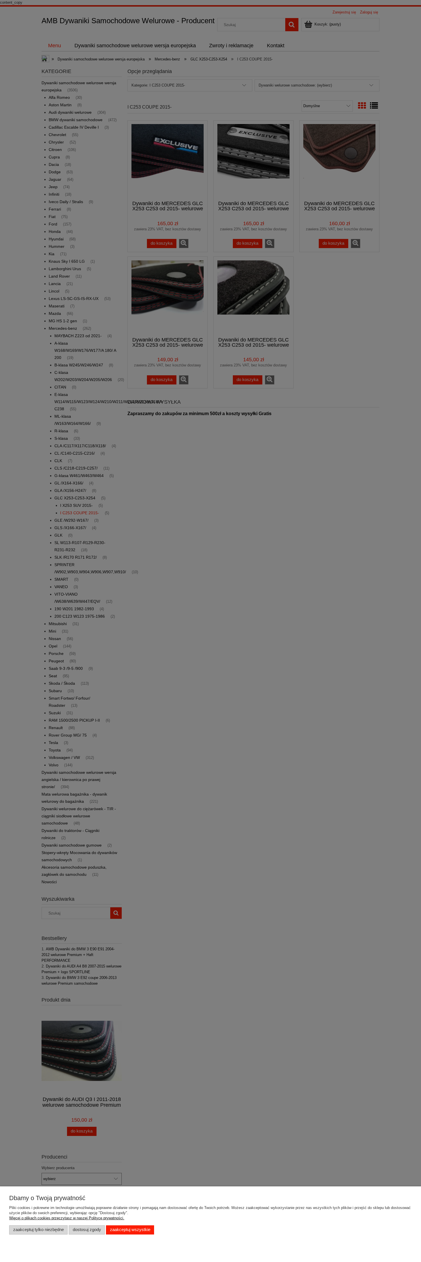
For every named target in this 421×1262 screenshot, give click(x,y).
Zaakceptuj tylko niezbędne (38, 1229)
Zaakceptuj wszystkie (130, 1229)
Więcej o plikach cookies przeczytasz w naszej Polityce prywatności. (66, 1218)
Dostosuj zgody (87, 1229)
